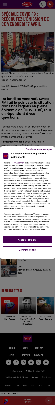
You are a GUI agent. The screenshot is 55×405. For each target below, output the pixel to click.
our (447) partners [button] (17, 162)
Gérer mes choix (27, 249)
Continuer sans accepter (39, 149)
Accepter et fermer (27, 239)
